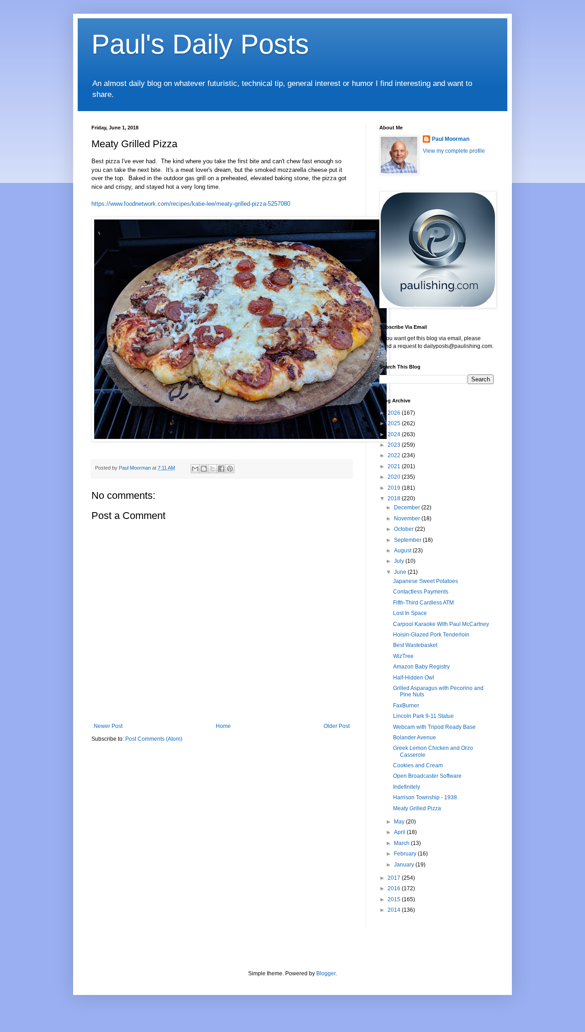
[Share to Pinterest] (229, 468)
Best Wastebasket (415, 645)
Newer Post (108, 726)
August (403, 550)
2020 (395, 477)
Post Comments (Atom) (153, 739)
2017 (395, 878)
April (400, 832)
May (400, 821)
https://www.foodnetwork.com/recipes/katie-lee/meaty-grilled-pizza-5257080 (190, 203)
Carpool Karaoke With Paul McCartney (441, 624)
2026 (395, 413)
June (401, 572)
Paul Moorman (450, 139)
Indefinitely (406, 787)
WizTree (403, 656)
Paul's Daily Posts (200, 44)
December (407, 507)
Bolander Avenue (414, 737)
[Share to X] (212, 468)
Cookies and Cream (418, 765)
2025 (395, 423)
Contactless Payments (420, 591)
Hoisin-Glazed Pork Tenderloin (431, 634)
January (404, 864)
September (408, 540)
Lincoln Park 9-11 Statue (423, 716)
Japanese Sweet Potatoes (425, 581)
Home (223, 726)
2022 (395, 455)
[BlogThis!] (203, 468)
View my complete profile (454, 151)
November (407, 518)
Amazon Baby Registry (421, 666)
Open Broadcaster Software (427, 776)
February (406, 853)
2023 (395, 445)
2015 (395, 899)
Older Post (337, 726)
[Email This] (195, 468)
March (402, 843)
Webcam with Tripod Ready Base (434, 727)
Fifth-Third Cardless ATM (423, 602)
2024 (395, 434)
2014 (395, 910)
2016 (395, 888)
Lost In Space (410, 613)
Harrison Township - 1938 (425, 797)
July (399, 561)
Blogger (325, 973)
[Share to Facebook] (221, 468)
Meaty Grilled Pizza (417, 808)
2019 (395, 488)
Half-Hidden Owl (413, 677)
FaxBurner (406, 705)
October (404, 529)
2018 (395, 498)
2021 (395, 466)
